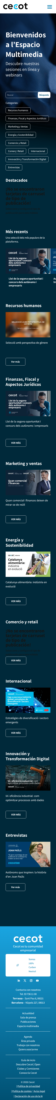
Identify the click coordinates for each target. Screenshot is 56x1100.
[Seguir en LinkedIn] (18, 980)
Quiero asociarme (28, 1049)
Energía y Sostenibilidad (20, 134)
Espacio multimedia (28, 1026)
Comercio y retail (22, 622)
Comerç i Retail (16, 151)
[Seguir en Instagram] (31, 980)
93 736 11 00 (30, 994)
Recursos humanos (18, 110)
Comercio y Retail (17, 143)
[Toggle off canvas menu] (43, 7)
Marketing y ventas (24, 463)
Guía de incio (28, 1060)
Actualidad (28, 1013)
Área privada (28, 1041)
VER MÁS (16, 442)
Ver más (15, 361)
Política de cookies (22, 1091)
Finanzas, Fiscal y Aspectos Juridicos (27, 118)
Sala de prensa (28, 1017)
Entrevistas (14, 167)
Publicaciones (28, 1021)
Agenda (28, 1036)
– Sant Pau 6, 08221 (28, 998)
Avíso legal (39, 1091)
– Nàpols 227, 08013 (28, 1002)
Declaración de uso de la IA (29, 1096)
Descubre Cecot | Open (28, 1064)
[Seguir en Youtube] (37, 980)
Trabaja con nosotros (28, 1045)
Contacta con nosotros (28, 990)
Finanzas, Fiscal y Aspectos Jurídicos (23, 381)
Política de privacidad (28, 1086)
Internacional (38, 151)
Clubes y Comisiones (28, 1068)
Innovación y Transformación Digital (27, 159)
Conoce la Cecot (28, 1073)
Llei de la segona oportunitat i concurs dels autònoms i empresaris (26, 282)
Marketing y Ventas (18, 126)
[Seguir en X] (24, 980)
